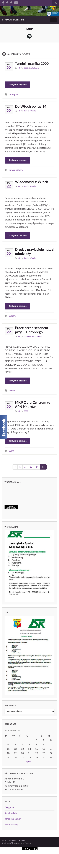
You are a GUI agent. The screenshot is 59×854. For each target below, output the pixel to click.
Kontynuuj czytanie (17, 85)
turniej (12, 170)
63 (31, 467)
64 (37, 467)
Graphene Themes (23, 843)
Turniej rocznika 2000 (32, 63)
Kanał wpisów (11, 813)
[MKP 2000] (7, 2)
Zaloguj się (9, 808)
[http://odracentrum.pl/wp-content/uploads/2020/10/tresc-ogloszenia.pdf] (29, 566)
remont (12, 391)
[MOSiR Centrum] (11, 2)
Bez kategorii (34, 68)
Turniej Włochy (30, 111)
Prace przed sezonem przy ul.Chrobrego (31, 330)
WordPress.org (11, 825)
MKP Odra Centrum (13, 20)
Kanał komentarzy (13, 819)
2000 (26, 68)
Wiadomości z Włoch (31, 182)
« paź (28, 761)
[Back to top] (52, 847)
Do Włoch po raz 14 (30, 106)
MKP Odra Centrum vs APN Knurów (32, 405)
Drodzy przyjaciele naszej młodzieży (34, 252)
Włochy (19, 170)
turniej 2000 (14, 95)
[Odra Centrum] (3, 2)
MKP (19, 68)
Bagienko (27, 336)
